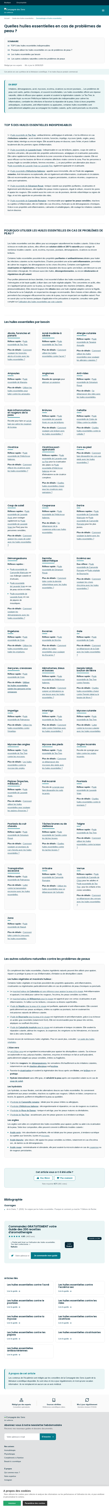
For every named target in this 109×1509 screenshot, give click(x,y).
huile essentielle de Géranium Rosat (87, 382)
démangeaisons (39, 1063)
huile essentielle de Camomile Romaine (87, 567)
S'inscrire (46, 1437)
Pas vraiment (66, 1178)
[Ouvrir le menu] (103, 10)
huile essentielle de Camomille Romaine (87, 520)
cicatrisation (26, 1070)
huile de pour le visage (30, 1027)
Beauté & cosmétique (12, 1461)
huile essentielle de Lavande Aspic (18, 514)
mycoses (45, 1135)
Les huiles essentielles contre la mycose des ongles (20, 765)
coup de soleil (16, 1081)
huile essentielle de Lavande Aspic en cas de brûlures (53, 419)
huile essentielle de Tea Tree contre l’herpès (87, 679)
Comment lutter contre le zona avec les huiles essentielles (20, 935)
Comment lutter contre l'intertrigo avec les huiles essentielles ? (54, 728)
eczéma (54, 1066)
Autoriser (12, 1503)
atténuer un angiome (51, 382)
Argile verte (15, 1132)
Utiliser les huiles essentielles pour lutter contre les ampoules (20, 390)
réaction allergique (38, 1066)
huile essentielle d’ (28, 171)
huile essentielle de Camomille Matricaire (88, 514)
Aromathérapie (9, 1450)
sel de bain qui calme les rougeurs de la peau (19, 424)
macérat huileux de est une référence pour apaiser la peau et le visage (48, 991)
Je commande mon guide (45, 1255)
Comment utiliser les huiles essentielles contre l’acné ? (54, 353)
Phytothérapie (9, 1454)
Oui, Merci (45, 1178)
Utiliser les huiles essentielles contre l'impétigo (20, 728)
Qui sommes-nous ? (12, 1473)
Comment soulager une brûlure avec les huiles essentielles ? (54, 431)
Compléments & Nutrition (14, 1458)
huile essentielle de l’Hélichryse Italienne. (19, 456)
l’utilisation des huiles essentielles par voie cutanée (40, 302)
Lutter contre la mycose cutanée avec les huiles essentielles (88, 728)
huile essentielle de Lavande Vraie (17, 524)
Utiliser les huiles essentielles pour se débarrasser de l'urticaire (54, 889)
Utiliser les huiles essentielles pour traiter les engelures (20, 648)
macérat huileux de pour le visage (33, 999)
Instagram (8, 1480)
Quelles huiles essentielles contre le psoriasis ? (88, 802)
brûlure (87, 1070)
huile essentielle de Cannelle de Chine (88, 877)
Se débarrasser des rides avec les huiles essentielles (88, 394)
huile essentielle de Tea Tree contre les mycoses (17, 753)
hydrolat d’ (24, 1106)
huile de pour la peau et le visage (28, 1006)
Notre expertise (10, 1476)
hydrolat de (25, 1102)
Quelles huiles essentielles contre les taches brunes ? (53, 846)
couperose (94, 1147)
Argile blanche (16, 1140)
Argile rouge (16, 1147)
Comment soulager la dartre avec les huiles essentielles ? (89, 535)
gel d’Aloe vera (16, 1051)
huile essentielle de (23, 135)
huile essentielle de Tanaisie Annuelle (87, 342)
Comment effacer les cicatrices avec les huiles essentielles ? (20, 467)
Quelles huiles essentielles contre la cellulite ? (88, 431)
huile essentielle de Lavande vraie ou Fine (54, 458)
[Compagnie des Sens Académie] (18, 10)
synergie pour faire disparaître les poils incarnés (53, 790)
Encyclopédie (21, 3)
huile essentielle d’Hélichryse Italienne (52, 468)
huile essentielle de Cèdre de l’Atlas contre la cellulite (87, 419)
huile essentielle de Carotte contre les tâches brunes (54, 835)
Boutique (7, 3)
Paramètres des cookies (35, 1503)
